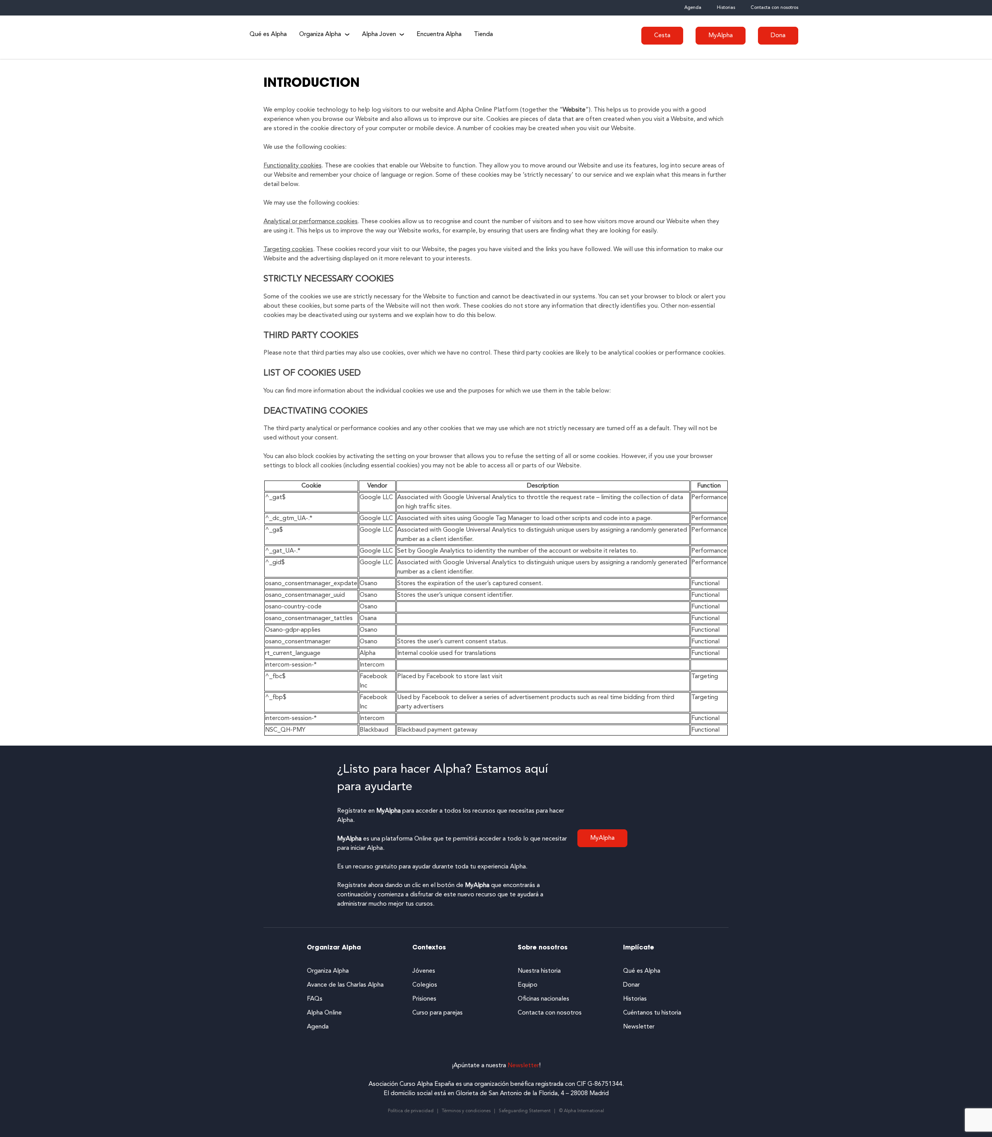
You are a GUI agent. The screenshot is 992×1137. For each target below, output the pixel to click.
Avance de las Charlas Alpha (345, 985)
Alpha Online (324, 1013)
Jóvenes (423, 971)
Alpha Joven (379, 34)
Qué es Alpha (268, 34)
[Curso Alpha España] (205, 37)
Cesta (662, 36)
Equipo (527, 985)
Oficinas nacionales (543, 999)
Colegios (424, 985)
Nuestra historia (539, 971)
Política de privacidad (411, 1111)
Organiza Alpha (320, 34)
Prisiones (424, 999)
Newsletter (638, 1027)
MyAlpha (720, 36)
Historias (726, 7)
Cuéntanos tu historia (652, 1013)
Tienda (483, 34)
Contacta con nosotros (774, 7)
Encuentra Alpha (439, 34)
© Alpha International (581, 1111)
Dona (778, 36)
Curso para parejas (437, 1013)
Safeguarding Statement (525, 1111)
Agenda (692, 7)
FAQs (314, 999)
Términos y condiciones (466, 1111)
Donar (631, 985)
